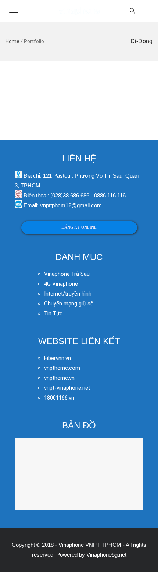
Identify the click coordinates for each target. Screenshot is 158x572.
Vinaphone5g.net (106, 554)
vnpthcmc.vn (59, 378)
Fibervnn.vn (57, 358)
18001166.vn (59, 397)
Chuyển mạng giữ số (69, 303)
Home (12, 41)
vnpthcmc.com (62, 368)
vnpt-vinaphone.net (67, 388)
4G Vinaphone (61, 284)
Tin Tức (53, 313)
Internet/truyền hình (68, 293)
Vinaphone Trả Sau (67, 274)
